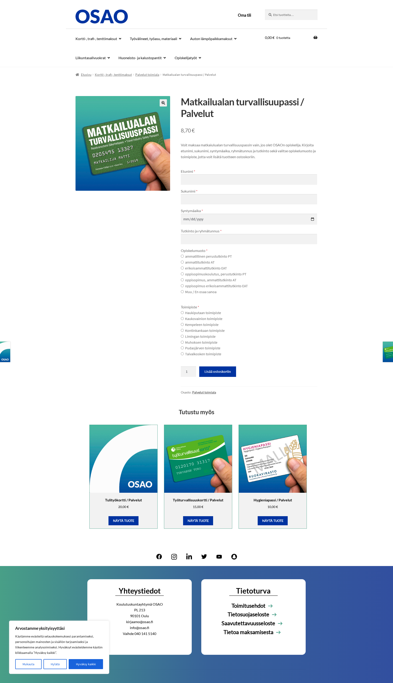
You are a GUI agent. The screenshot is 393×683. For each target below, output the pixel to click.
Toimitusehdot (248, 605)
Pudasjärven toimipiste (202, 348)
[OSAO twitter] (204, 556)
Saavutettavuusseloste (248, 623)
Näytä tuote (123, 521)
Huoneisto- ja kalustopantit (140, 58)
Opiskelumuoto (194, 250)
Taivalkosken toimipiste (203, 354)
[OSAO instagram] (174, 556)
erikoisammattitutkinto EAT (206, 268)
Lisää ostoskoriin (217, 371)
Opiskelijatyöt (186, 58)
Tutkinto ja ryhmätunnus (201, 231)
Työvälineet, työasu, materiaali (153, 38)
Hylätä (55, 664)
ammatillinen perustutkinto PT (208, 256)
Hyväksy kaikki (86, 664)
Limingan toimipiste (200, 336)
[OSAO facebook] (159, 556)
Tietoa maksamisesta (248, 632)
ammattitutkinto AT (200, 262)
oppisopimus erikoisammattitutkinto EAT (216, 286)
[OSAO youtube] (219, 556)
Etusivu (86, 74)
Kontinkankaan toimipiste (205, 330)
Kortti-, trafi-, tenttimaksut (96, 38)
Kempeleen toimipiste (202, 324)
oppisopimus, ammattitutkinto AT (211, 280)
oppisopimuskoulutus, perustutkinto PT (216, 274)
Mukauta (28, 664)
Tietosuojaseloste (248, 614)
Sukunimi (189, 191)
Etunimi (188, 171)
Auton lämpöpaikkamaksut (211, 38)
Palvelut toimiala (147, 74)
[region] (59, 647)
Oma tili (244, 15)
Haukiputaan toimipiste (203, 312)
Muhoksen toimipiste (201, 342)
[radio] (182, 256)
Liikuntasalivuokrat (91, 58)
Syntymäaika (192, 210)
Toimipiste (190, 307)
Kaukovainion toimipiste (203, 318)
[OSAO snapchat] (234, 556)
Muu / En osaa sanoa (201, 291)
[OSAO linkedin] (189, 556)
